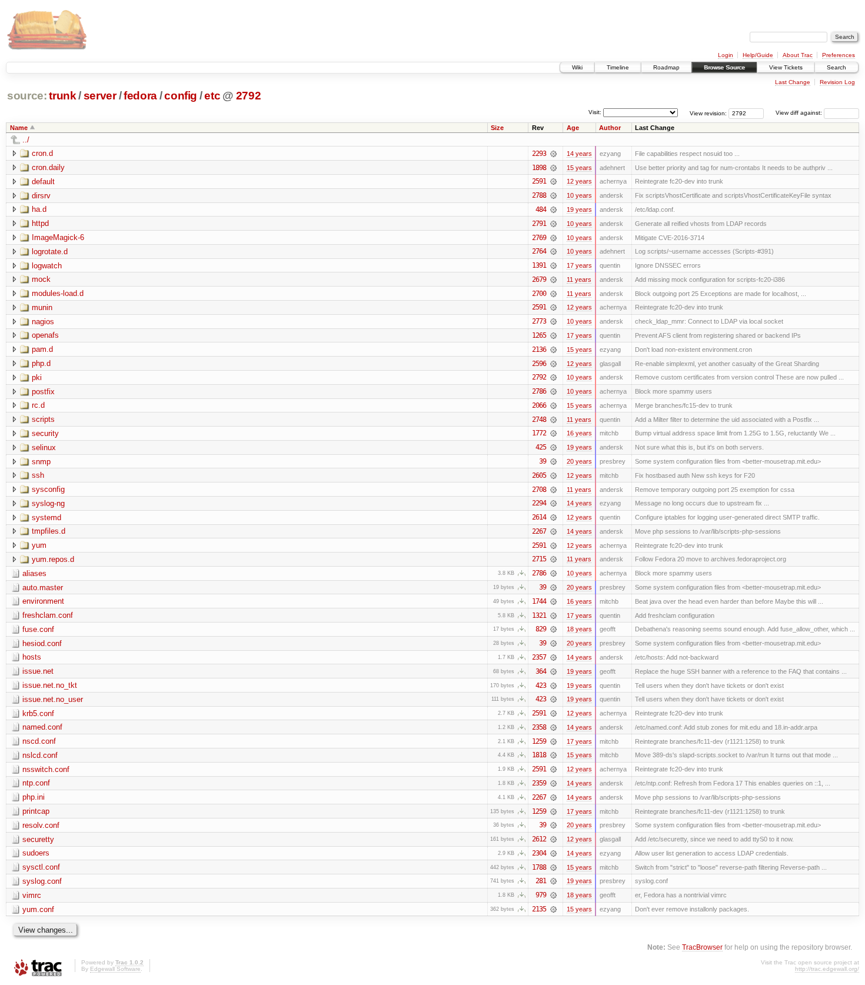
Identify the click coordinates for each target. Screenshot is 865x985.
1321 (539, 615)
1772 (539, 433)
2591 (539, 181)
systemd (46, 517)
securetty (38, 839)
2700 (539, 293)
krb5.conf (38, 713)
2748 (539, 419)
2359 (539, 783)
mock (41, 279)
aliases (34, 573)
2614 (539, 517)
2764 (539, 251)
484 (540, 209)
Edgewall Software (115, 969)
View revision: (708, 112)
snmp (41, 461)
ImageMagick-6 (58, 237)
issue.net (38, 671)
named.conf (42, 727)
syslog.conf (42, 881)
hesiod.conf (42, 643)
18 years (579, 629)
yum (39, 545)
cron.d (42, 153)
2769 (539, 238)
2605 (539, 475)
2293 (539, 153)
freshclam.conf (47, 615)
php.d (41, 363)
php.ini (33, 797)
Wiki (577, 67)
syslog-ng (48, 503)
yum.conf (38, 909)
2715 (539, 559)
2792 (248, 95)
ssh (38, 475)
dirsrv (41, 195)
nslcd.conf (40, 755)
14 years (579, 153)
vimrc (31, 895)
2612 (539, 839)
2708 (539, 489)
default (43, 181)
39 (542, 461)
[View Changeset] (553, 153)
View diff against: (800, 112)
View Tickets (786, 67)
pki (37, 377)
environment (43, 601)
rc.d (38, 405)
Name (19, 127)
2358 (539, 727)
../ (25, 139)
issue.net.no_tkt (49, 685)
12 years (579, 181)
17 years (579, 265)
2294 (539, 503)
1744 (539, 601)
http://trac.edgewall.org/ (827, 969)
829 (540, 629)
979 (540, 895)
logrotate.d (50, 251)
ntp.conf (36, 782)
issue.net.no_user (52, 699)
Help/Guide (758, 55)
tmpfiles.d (48, 531)
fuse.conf (38, 629)
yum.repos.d (53, 559)
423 (540, 685)
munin (42, 307)
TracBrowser (702, 947)
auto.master (42, 587)
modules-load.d (58, 293)
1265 (539, 335)
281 (540, 881)
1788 (539, 867)
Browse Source (724, 67)
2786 (539, 391)
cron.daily (48, 167)
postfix (43, 391)
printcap (35, 811)
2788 (539, 195)
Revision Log (837, 82)
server (100, 95)
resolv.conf (40, 825)
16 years (579, 433)
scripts (43, 419)
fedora (140, 95)
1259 (539, 741)
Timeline (618, 67)
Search (836, 67)
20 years (579, 461)
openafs (45, 335)
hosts (31, 657)
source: (27, 95)
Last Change (792, 82)
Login (725, 55)
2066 (539, 405)
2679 (539, 279)
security (45, 433)
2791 (539, 223)
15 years (579, 167)
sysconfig (48, 489)
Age (573, 127)
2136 (539, 349)
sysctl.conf (41, 867)
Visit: (594, 112)
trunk (62, 95)
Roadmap (666, 67)
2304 (539, 853)
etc (212, 95)
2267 (539, 531)
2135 (539, 909)
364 (540, 671)
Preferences (838, 55)
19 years (579, 209)
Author (610, 127)
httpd (40, 223)
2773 (539, 321)
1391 (539, 265)
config (180, 95)
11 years (579, 279)
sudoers (35, 852)
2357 (539, 657)
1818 (539, 755)
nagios (43, 321)
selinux (44, 447)
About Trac (798, 55)
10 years (579, 195)
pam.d (42, 349)
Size (497, 127)
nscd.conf (39, 741)
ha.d (39, 209)
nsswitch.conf (45, 769)
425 (540, 447)
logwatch (47, 265)
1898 (539, 168)
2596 (539, 364)
